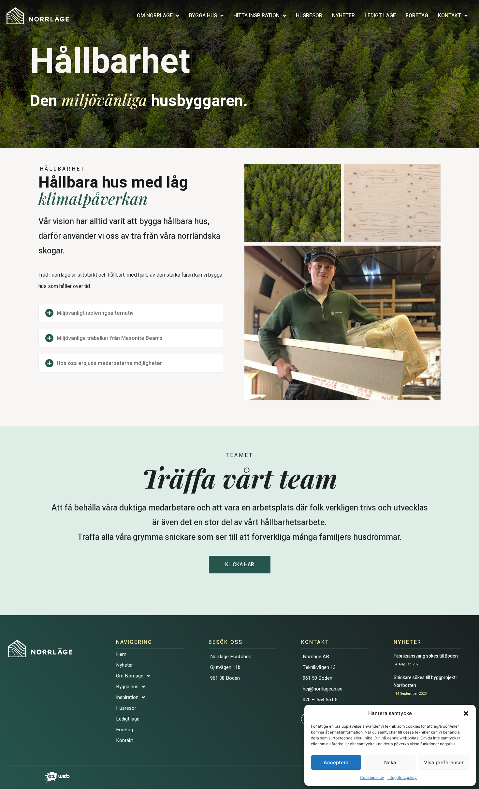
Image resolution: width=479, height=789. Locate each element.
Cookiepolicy (372, 777)
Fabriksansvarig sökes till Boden (427, 656)
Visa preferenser (444, 762)
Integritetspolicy (402, 777)
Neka (390, 762)
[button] (466, 713)
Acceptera (336, 762)
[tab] (131, 313)
